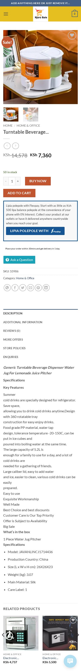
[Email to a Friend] (30, 287)
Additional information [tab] (23, 322)
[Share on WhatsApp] (7, 287)
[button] (5, 14)
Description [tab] (12, 313)
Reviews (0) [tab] (11, 330)
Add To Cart (19, 193)
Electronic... (11, 658)
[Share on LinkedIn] (46, 287)
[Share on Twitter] (22, 287)
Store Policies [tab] (14, 348)
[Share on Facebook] (15, 287)
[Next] (71, 67)
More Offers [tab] (13, 339)
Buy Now (38, 181)
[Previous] (10, 67)
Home (8, 125)
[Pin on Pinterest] (38, 287)
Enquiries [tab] (10, 357)
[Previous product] (15, 146)
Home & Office (28, 125)
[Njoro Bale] (40, 13)
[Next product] (7, 146)
